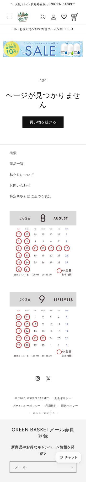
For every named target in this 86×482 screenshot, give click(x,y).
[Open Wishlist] (64, 17)
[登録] (71, 467)
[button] (9, 17)
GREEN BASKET (38, 398)
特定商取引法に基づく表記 (30, 196)
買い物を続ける (43, 122)
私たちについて (22, 175)
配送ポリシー (69, 405)
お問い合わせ (20, 185)
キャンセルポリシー (45, 413)
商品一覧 (16, 164)
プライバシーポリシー (27, 405)
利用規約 (51, 405)
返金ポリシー (62, 398)
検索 (13, 153)
